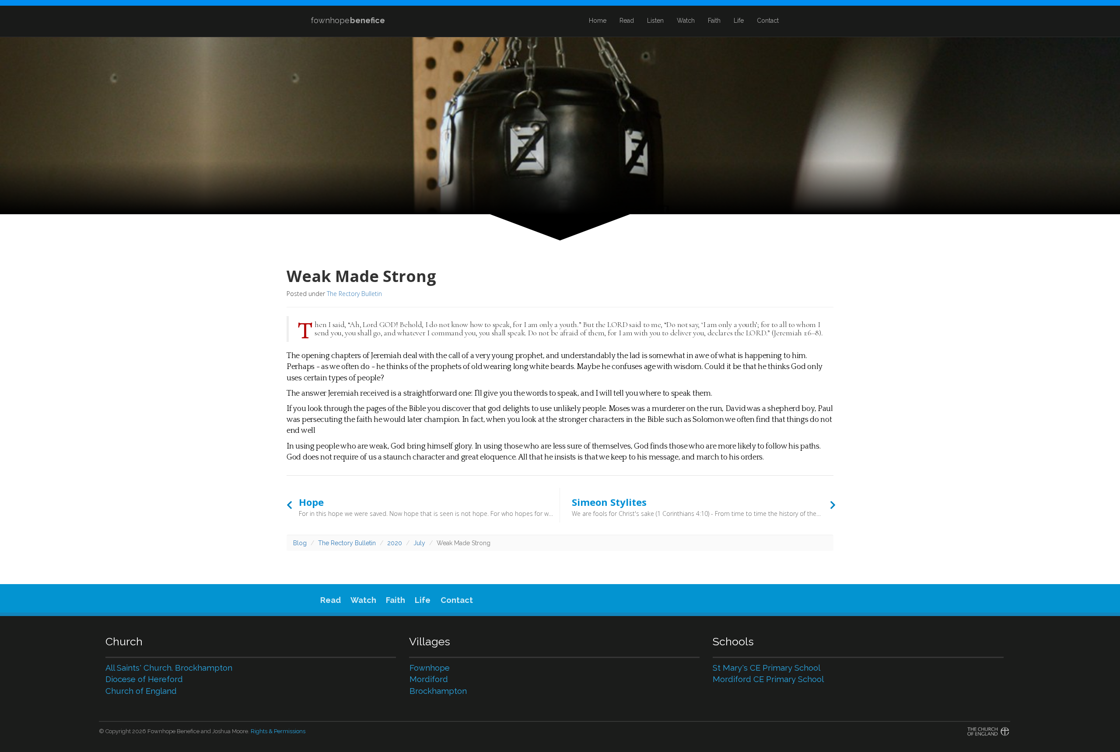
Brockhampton (438, 691)
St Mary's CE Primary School (766, 667)
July (419, 543)
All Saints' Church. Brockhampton (168, 667)
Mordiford (429, 679)
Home (597, 20)
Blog (300, 543)
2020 (394, 543)
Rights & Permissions (278, 731)
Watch (686, 20)
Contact (768, 20)
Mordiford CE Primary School (768, 679)
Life (739, 20)
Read (627, 20)
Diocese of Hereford (144, 679)
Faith (714, 20)
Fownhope (430, 667)
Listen (655, 20)
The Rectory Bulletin (354, 293)
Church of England (141, 691)
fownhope (348, 20)
